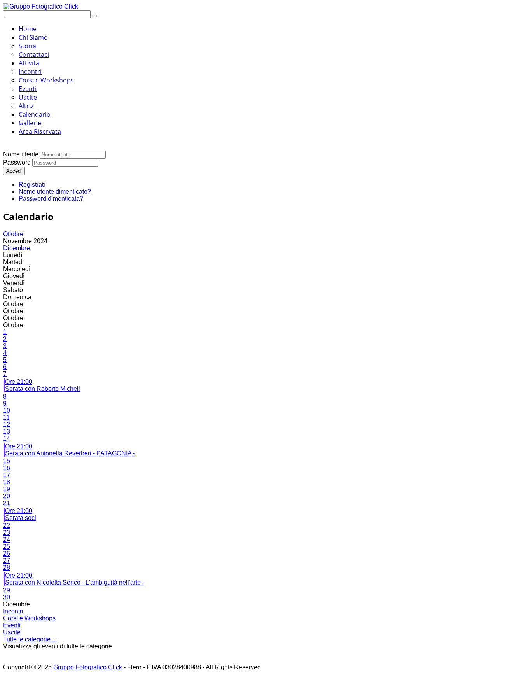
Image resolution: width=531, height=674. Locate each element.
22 (6, 525)
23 (6, 532)
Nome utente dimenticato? (55, 191)
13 (6, 431)
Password (17, 162)
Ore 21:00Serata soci (20, 514)
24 (6, 539)
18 (6, 482)
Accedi (14, 171)
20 (6, 496)
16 (6, 468)
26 (6, 553)
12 (6, 424)
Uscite (12, 632)
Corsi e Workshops (29, 618)
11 (6, 417)
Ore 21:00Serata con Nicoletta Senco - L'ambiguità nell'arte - (74, 579)
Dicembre (16, 248)
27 (6, 560)
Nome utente (20, 154)
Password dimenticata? (51, 198)
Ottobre (13, 234)
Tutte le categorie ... (30, 639)
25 (6, 546)
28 (6, 567)
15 (6, 461)
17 (6, 475)
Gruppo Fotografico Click (87, 667)
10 (6, 410)
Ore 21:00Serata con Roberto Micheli (42, 385)
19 (6, 489)
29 (6, 590)
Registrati (32, 184)
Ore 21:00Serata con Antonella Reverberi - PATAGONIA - (70, 450)
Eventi (12, 625)
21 (6, 503)
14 (6, 438)
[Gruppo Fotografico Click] (40, 6)
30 (6, 597)
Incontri (13, 611)
